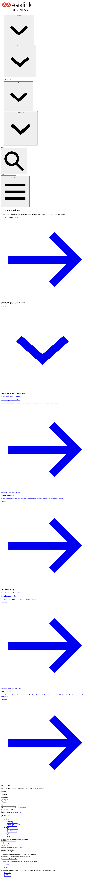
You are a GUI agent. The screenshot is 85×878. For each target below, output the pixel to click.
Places (19, 15)
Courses (9, 830)
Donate (9, 836)
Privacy (6, 874)
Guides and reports (12, 832)
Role (2, 804)
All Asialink (10, 821)
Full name (4, 791)
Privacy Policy (18, 812)
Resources (19, 46)
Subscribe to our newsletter (8, 809)
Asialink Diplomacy (12, 823)
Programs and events (12, 829)
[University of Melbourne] (9, 859)
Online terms (7, 876)
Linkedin (6, 864)
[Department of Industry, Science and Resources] (15, 851)
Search (2, 147)
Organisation (4, 801)
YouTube (6, 867)
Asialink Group (20, 112)
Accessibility (7, 873)
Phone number (4, 797)
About (18, 82)
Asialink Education (12, 826)
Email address (5, 794)
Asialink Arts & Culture (13, 824)
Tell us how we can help (7, 808)
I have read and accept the (8, 812)
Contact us (10, 835)
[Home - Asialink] (17, 12)
